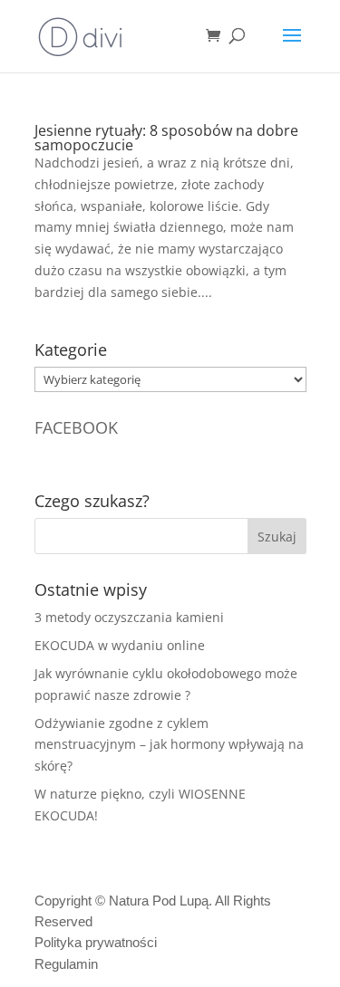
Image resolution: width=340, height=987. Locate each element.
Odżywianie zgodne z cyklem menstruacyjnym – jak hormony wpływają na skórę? (169, 744)
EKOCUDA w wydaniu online (119, 645)
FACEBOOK (76, 427)
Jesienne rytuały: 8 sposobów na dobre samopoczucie (166, 137)
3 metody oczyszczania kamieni (129, 617)
